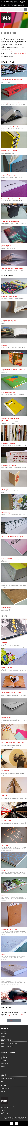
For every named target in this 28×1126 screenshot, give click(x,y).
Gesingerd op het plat (8, 466)
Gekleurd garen (6, 667)
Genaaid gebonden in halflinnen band (13, 103)
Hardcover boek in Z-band (10, 221)
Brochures (3, 1065)
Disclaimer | (15, 1117)
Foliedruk (4, 870)
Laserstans (5, 979)
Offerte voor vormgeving (7, 1046)
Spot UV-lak (5, 845)
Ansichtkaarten (4, 1063)
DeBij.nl (3, 1091)
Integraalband (6, 245)
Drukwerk (7, 29)
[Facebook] (11, 1123)
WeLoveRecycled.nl (5, 1088)
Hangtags (3, 1060)
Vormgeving (4, 1033)
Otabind (4, 346)
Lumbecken (5, 584)
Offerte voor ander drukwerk (8, 1045)
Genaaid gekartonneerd (9, 150)
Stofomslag (5, 795)
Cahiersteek (5, 489)
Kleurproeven (4, 1036)
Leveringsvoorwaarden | (7, 1117)
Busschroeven (6, 607)
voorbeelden (23, 1014)
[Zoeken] (25, 9)
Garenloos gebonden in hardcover (12, 127)
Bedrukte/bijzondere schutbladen (12, 742)
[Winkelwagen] (25, 26)
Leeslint (4, 895)
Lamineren (5, 770)
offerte (10, 1016)
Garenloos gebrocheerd (9, 296)
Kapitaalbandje (6, 820)
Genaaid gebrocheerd (8, 320)
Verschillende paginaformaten (11, 692)
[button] (26, 14)
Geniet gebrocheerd (8, 393)
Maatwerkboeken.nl (20, 53)
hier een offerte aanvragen (13, 51)
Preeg (3, 954)
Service (2, 1081)
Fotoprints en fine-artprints (7, 1034)
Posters (3, 1066)
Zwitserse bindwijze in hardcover (12, 199)
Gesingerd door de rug (8, 443)
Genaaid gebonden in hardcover (12, 79)
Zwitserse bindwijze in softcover (12, 536)
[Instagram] (16, 1123)
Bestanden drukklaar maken (8, 1078)
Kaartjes (3, 1056)
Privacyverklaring (22, 1117)
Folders (2, 1062)
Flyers (2, 1059)
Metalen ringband (7, 513)
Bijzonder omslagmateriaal (10, 929)
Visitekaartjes (4, 1057)
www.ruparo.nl (4, 1113)
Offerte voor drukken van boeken (9, 1043)
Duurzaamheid (4, 1080)
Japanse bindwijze (7, 558)
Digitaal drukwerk (5, 1031)
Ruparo (2, 29)
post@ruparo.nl (5, 1112)
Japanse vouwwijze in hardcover (12, 268)
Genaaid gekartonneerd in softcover (13, 369)
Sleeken (4, 642)
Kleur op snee (5, 717)
